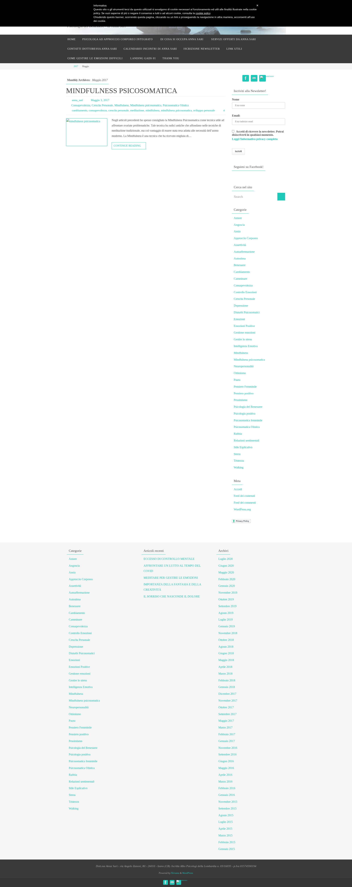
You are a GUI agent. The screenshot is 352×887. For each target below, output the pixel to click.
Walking (238, 467)
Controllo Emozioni (245, 292)
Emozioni (239, 319)
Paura (237, 379)
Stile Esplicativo (243, 447)
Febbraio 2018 (226, 680)
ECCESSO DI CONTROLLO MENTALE (169, 558)
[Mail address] (254, 78)
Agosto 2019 (225, 612)
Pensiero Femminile (245, 386)
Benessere (239, 265)
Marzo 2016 (225, 781)
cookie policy (203, 13)
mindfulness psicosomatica (176, 110)
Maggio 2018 (226, 660)
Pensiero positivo (244, 393)
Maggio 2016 (226, 768)
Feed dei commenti (245, 502)
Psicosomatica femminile (248, 420)
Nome (235, 99)
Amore (238, 218)
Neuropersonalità (244, 366)
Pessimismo (240, 400)
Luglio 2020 (225, 558)
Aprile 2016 (225, 774)
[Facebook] (245, 78)
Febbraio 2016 (226, 788)
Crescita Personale (102, 105)
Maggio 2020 (226, 572)
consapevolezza (98, 110)
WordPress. (187, 873)
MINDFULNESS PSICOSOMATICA (121, 91)
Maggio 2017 (226, 720)
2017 (76, 66)
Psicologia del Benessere (248, 406)
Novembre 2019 (227, 592)
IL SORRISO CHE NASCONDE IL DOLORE (172, 596)
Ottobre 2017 (226, 707)
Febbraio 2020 (226, 579)
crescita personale (118, 110)
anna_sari (77, 100)
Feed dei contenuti (244, 495)
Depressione (241, 305)
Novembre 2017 (227, 700)
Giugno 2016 (226, 761)
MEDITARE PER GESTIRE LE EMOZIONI (171, 577)
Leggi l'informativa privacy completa (255, 139)
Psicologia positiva (244, 413)
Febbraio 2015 (226, 842)
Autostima (240, 258)
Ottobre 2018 (226, 639)
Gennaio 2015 (226, 849)
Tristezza (239, 460)
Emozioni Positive (244, 325)
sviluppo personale (204, 110)
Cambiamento (242, 271)
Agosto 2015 (225, 815)
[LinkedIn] (267, 77)
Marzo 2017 (225, 727)
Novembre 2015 (227, 801)
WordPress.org (242, 509)
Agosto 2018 (225, 646)
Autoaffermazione (244, 251)
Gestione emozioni (244, 332)
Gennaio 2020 (226, 585)
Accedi (238, 489)
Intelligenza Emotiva (246, 346)
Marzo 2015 (225, 835)
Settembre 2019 (227, 606)
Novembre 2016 (227, 747)
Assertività (240, 244)
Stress (237, 454)
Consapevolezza (80, 105)
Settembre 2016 (227, 754)
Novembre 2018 (227, 633)
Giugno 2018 (226, 653)
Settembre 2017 (227, 714)
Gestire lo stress (243, 339)
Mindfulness (121, 105)
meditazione (137, 110)
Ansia (237, 231)
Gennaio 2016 (226, 794)
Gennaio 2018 (226, 687)
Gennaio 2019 (226, 626)
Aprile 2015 (225, 828)
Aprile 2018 (225, 666)
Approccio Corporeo (246, 238)
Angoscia (239, 224)
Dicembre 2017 (227, 693)
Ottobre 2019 (226, 599)
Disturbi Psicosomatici (247, 312)
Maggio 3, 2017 (100, 100)
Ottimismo (240, 373)
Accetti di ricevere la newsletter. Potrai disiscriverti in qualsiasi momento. (258, 135)
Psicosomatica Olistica (176, 105)
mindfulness (153, 110)
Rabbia (238, 433)
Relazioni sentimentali (246, 440)
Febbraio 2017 (226, 734)
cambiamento (79, 110)
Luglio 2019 (225, 619)
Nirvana (175, 873)
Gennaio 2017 (226, 741)
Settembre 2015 (227, 808)
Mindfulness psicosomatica (145, 105)
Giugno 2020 (226, 565)
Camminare (240, 278)
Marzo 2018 (225, 673)
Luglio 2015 (225, 821)
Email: (236, 115)
